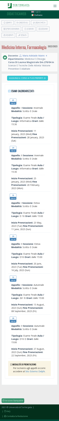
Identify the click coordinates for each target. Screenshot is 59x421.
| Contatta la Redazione (15, 416)
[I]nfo (9, 22)
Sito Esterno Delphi (35, 371)
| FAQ (6, 411)
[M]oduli (23, 22)
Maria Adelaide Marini (33, 55)
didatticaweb (16, 13)
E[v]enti (9, 35)
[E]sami (44, 29)
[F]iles (23, 35)
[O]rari (30, 29)
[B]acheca (40, 22)
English (37, 11)
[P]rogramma (12, 29)
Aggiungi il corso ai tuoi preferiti (26, 78)
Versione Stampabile (13, 400)
